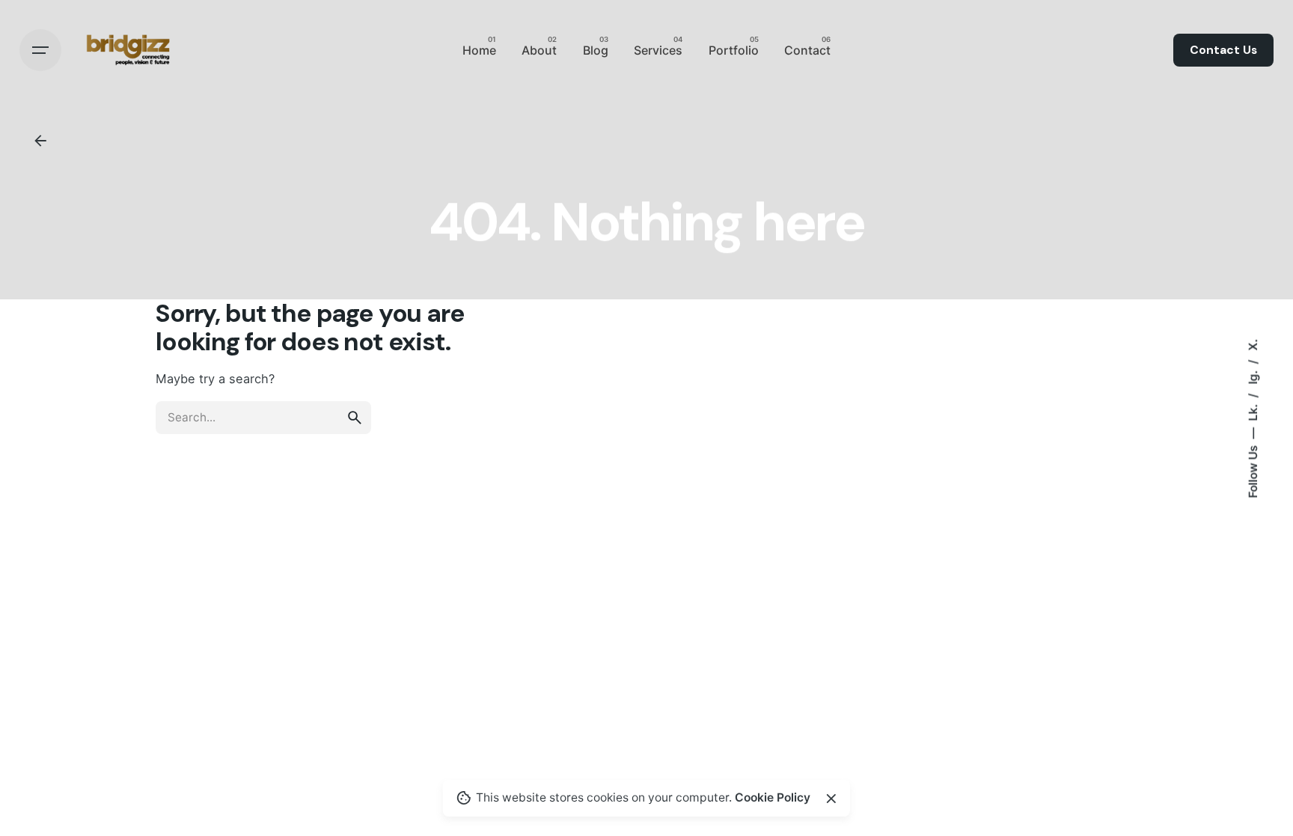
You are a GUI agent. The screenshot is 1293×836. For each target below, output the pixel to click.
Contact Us (1223, 50)
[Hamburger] (40, 50)
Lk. (1253, 410)
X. (1253, 344)
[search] (354, 417)
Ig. (1253, 375)
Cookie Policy (772, 797)
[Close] (831, 799)
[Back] (40, 141)
